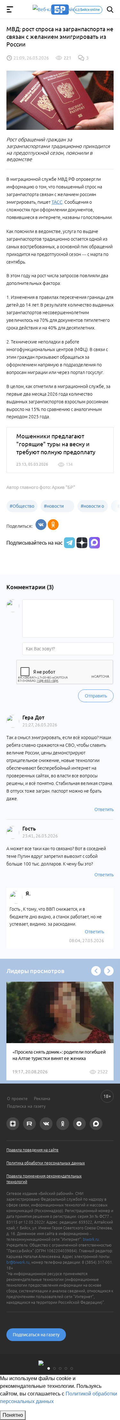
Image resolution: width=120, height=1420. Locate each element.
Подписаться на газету (36, 1334)
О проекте (17, 1098)
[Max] (94, 542)
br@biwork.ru (17, 1262)
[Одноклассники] (53, 524)
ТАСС (57, 202)
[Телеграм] (68, 542)
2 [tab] (54, 1368)
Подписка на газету (26, 1106)
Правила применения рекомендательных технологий (44, 1178)
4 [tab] (66, 1368)
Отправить (96, 695)
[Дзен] (81, 542)
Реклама (42, 1098)
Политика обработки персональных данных (45, 1163)
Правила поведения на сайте (32, 1150)
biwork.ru (91, 1239)
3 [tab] (60, 1368)
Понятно (13, 1415)
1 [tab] (48, 1368)
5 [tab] (71, 1368)
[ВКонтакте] (41, 524)
